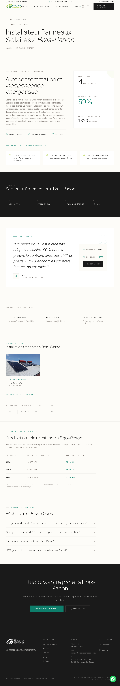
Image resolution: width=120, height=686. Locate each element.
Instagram (105, 650)
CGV (52, 678)
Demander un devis (93, 264)
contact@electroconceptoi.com (83, 653)
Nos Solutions (41, 6)
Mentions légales (13, 678)
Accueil (25, 6)
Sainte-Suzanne (40, 412)
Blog (77, 6)
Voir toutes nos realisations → (21, 395)
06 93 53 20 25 (85, 6)
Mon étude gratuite (102, 6)
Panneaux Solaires (50, 644)
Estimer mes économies (45, 609)
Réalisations (63, 6)
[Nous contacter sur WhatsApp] (113, 679)
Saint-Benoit (25, 412)
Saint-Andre (12, 412)
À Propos (46, 661)
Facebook (106, 645)
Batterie (46, 649)
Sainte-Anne (55, 412)
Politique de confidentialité (35, 678)
